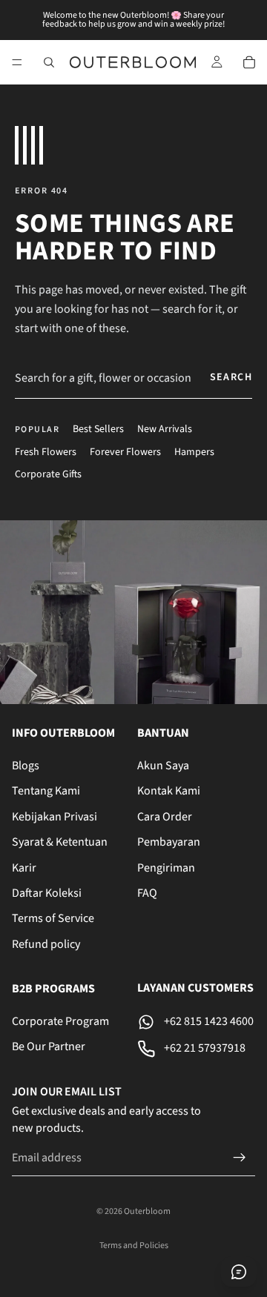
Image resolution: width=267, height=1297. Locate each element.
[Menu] (17, 62)
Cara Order (164, 817)
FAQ (147, 893)
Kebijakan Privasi (54, 817)
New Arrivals (164, 429)
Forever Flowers (125, 452)
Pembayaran (168, 842)
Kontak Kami (168, 791)
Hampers (194, 452)
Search (231, 377)
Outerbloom (147, 1211)
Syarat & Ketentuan (60, 842)
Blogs (25, 765)
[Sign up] (239, 1157)
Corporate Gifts (48, 475)
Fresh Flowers (45, 452)
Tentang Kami (46, 791)
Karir (24, 867)
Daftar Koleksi (47, 893)
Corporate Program (60, 1021)
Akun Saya (163, 765)
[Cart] (249, 62)
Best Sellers (98, 429)
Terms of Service (53, 918)
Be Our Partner (48, 1046)
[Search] (49, 62)
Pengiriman (166, 867)
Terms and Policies (133, 1245)
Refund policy (46, 943)
